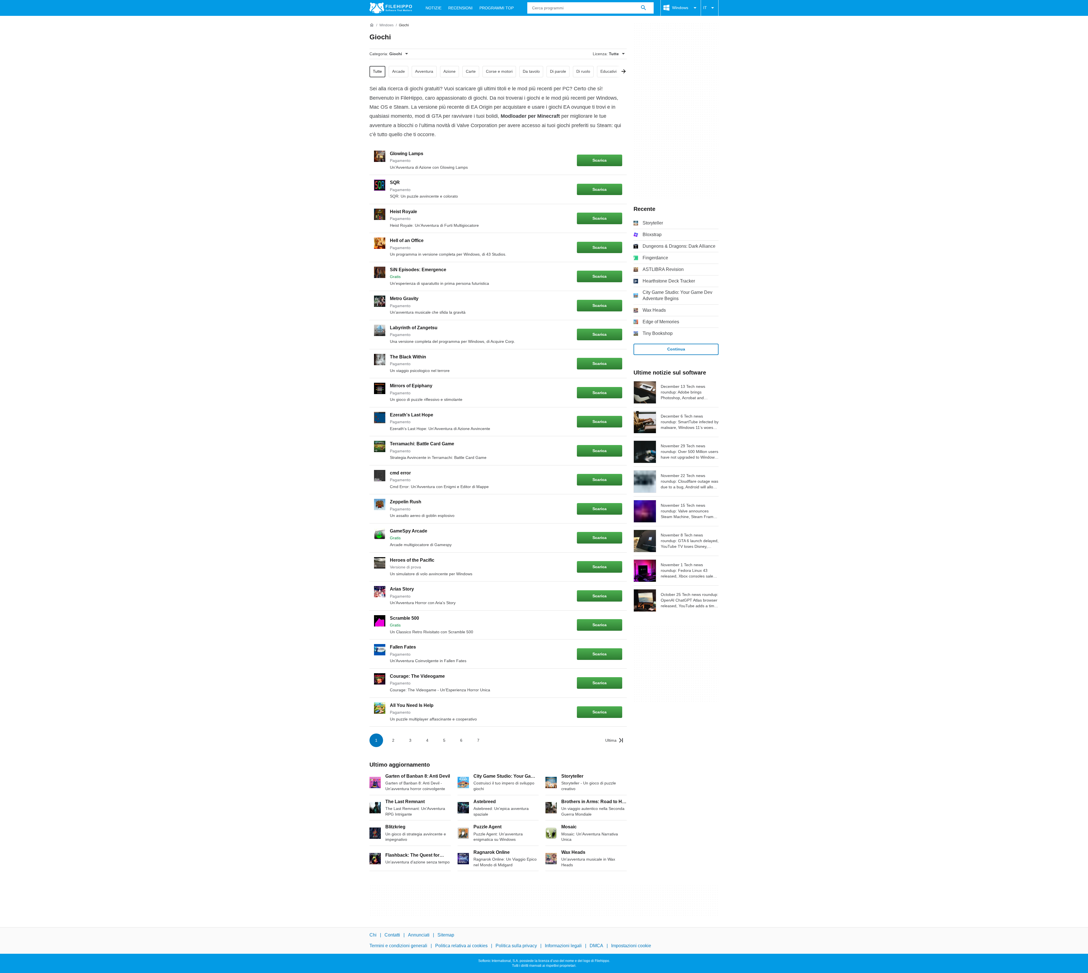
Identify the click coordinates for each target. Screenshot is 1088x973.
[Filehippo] (390, 8)
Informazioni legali (563, 946)
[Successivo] (622, 71)
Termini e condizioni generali (398, 946)
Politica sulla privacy (516, 946)
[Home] (371, 25)
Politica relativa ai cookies (461, 946)
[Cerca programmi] (643, 8)
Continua (676, 349)
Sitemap (445, 935)
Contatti (392, 935)
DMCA (596, 946)
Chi (373, 935)
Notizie (433, 8)
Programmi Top (496, 8)
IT (705, 7)
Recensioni (460, 8)
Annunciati (419, 935)
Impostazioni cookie (631, 946)
